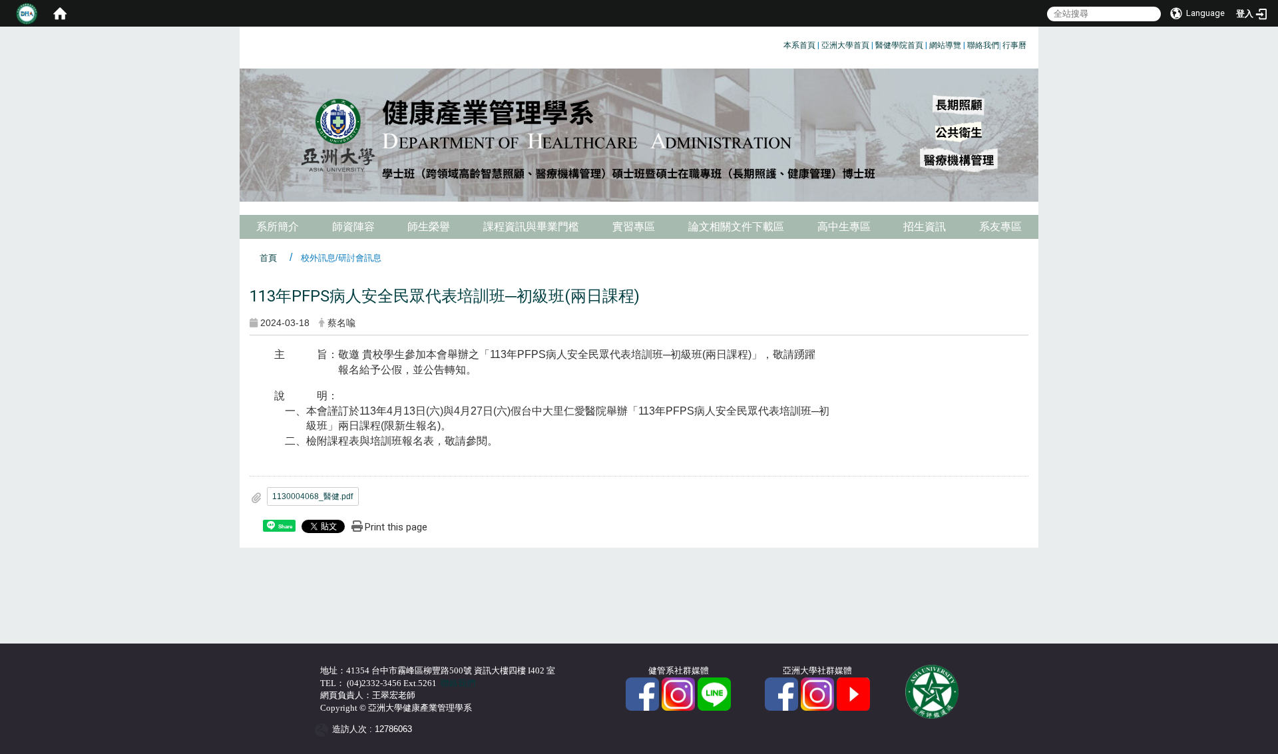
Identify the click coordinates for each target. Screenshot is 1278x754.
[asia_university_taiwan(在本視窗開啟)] (817, 693)
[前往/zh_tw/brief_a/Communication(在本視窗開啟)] (714, 693)
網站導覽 (945, 45)
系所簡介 (277, 226)
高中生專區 (844, 226)
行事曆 (1014, 45)
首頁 (268, 258)
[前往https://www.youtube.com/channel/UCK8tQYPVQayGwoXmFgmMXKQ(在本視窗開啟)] (853, 693)
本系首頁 (799, 45)
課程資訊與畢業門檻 (531, 226)
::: (778, 43)
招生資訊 (924, 226)
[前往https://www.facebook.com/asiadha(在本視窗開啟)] (642, 693)
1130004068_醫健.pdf (312, 496)
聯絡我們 (983, 45)
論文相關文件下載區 (736, 226)
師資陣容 (353, 226)
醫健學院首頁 (899, 45)
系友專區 (1000, 226)
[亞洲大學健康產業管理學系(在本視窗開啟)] (639, 135)
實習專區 (633, 226)
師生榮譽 (428, 226)
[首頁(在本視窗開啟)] (60, 13)
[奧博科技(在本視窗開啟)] (324, 729)
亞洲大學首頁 (845, 45)
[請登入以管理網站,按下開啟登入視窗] (26, 13)
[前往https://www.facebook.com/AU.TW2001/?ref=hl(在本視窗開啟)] (781, 693)
